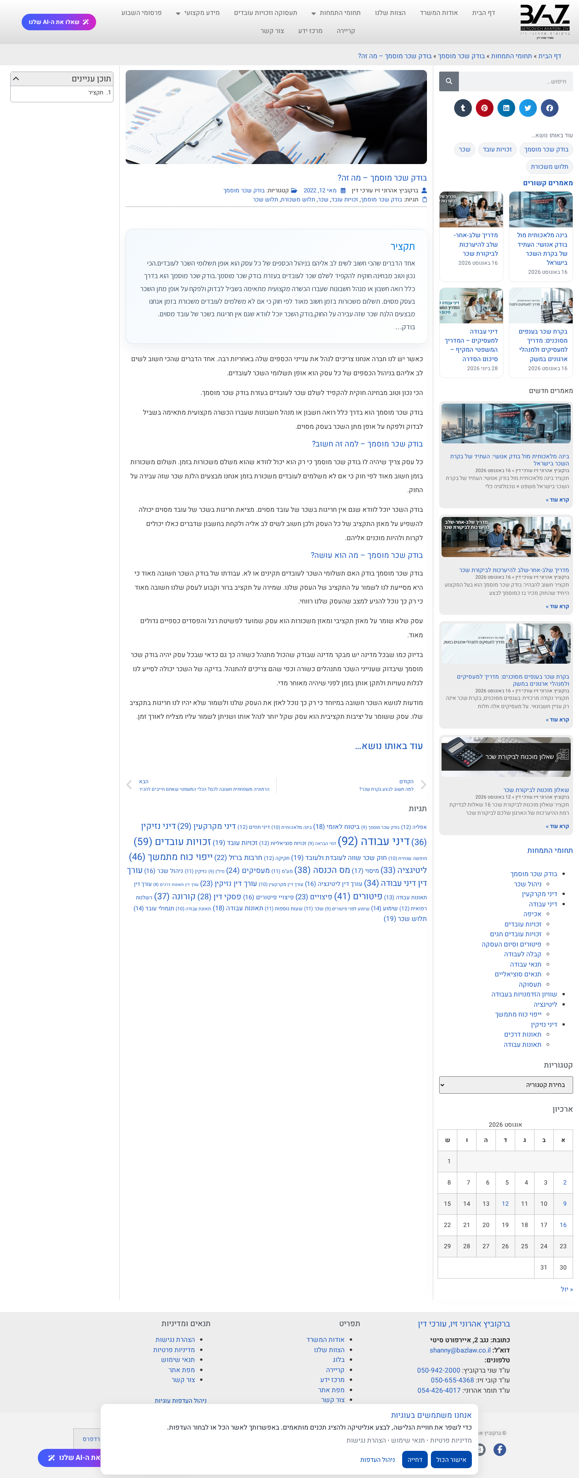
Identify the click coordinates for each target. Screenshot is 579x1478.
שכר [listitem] (465, 149)
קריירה (346, 31)
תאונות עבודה (523, 1045)
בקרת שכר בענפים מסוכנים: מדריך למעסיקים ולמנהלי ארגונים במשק (513, 680)
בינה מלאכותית (291, 827)
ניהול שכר (528, 884)
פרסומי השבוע (141, 13)
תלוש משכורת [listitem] (549, 167)
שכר (323, 199)
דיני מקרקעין (539, 894)
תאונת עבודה (193, 908)
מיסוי (365, 871)
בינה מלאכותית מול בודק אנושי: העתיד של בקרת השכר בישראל (509, 460)
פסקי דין (219, 896)
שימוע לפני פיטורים (347, 909)
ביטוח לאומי (336, 827)
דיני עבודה (543, 904)
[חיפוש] (449, 81)
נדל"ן (216, 871)
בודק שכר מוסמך (461, 56)
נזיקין (196, 871)
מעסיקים (248, 870)
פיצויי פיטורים (268, 897)
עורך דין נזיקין (228, 883)
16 (563, 1225)
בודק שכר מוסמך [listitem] (546, 149)
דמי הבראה (322, 843)
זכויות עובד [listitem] (497, 149)
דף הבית (483, 13)
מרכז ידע (310, 31)
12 (505, 1203)
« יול (567, 1289)
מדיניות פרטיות (174, 1350)
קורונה (175, 896)
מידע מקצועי (202, 13)
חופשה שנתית (407, 858)
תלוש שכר (265, 199)
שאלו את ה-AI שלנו (54, 22)
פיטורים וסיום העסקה (512, 944)
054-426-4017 (439, 1390)
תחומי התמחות (340, 13)
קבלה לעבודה (523, 954)
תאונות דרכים (523, 1034)
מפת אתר (331, 1390)
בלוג (339, 1360)
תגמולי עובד (154, 908)
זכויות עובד (344, 199)
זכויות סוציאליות (282, 843)
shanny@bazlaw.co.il (460, 1350)
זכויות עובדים (523, 924)
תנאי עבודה (526, 964)
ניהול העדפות (377, 1459)
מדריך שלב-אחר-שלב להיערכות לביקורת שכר (514, 570)
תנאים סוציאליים (518, 974)
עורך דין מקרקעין (281, 884)
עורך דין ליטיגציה (333, 884)
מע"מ (282, 871)
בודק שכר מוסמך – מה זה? (395, 56)
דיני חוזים (254, 827)
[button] (550, 108)
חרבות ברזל (238, 857)
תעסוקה (530, 984)
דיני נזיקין (544, 1025)
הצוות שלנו (390, 13)
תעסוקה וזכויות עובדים (265, 13)
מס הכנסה (322, 870)
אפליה (414, 827)
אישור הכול (451, 1459)
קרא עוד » (557, 500)
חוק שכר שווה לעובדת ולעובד (339, 858)
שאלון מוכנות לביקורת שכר (536, 790)
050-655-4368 (452, 1380)
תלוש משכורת (298, 199)
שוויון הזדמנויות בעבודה (524, 994)
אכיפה (532, 914)
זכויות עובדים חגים (516, 934)
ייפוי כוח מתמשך (518, 1014)
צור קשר (272, 31)
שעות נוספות (283, 908)
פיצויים (313, 897)
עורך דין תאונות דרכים (176, 885)
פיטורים (358, 896)
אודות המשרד (439, 13)
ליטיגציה (545, 1004)
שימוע (384, 908)
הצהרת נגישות (175, 1340)
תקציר (95, 92)
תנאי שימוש (178, 1360)
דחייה (415, 1459)
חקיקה (277, 858)
